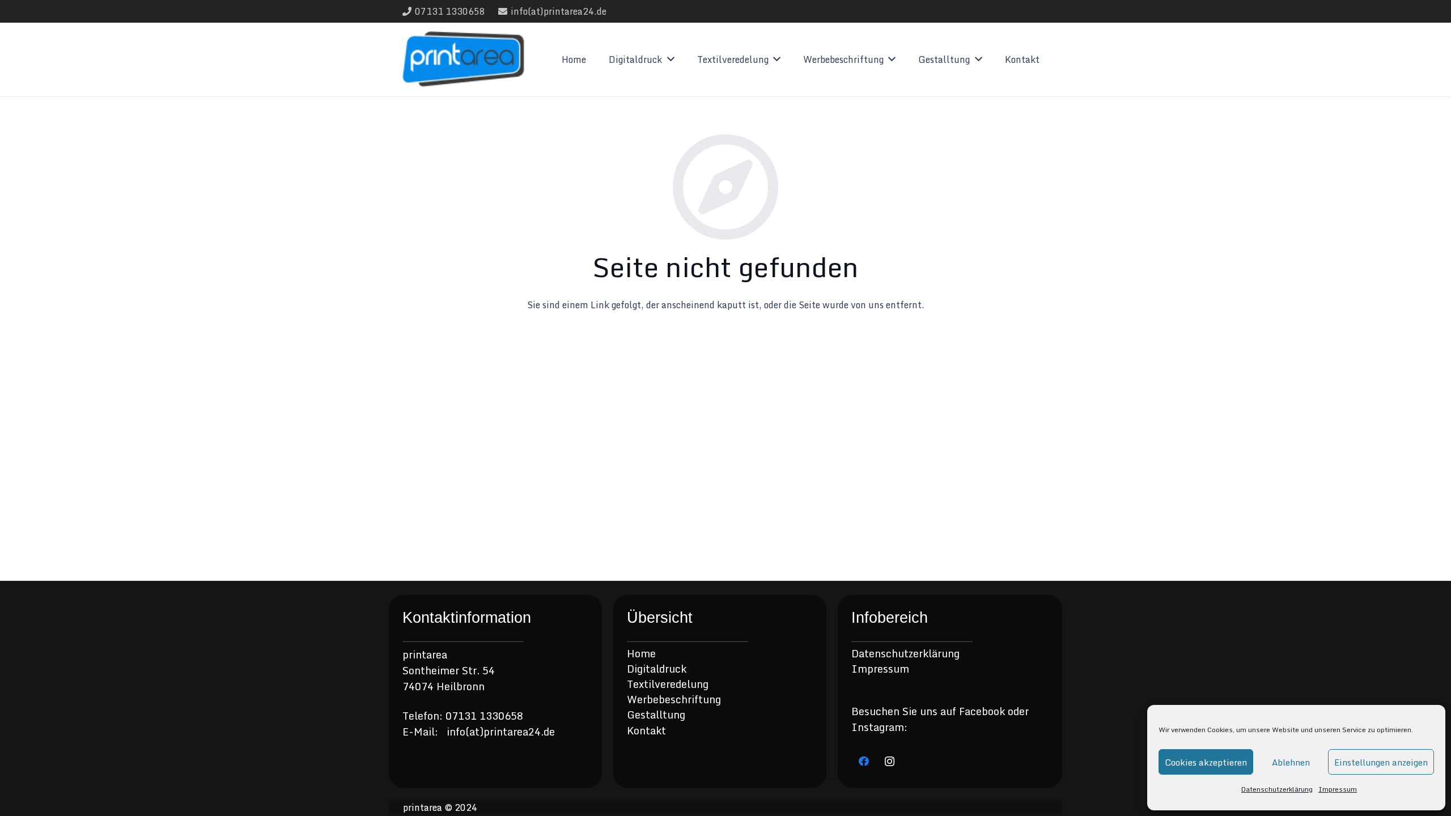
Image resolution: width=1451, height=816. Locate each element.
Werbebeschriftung (674, 699)
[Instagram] (889, 761)
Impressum (1337, 789)
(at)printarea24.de (510, 731)
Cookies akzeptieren (1206, 762)
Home (641, 653)
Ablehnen (1291, 762)
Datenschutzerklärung (1277, 789)
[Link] (463, 59)
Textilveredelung (667, 683)
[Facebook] (864, 761)
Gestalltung (656, 714)
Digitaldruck (656, 668)
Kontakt (646, 730)
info (456, 731)
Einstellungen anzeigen (1381, 762)
